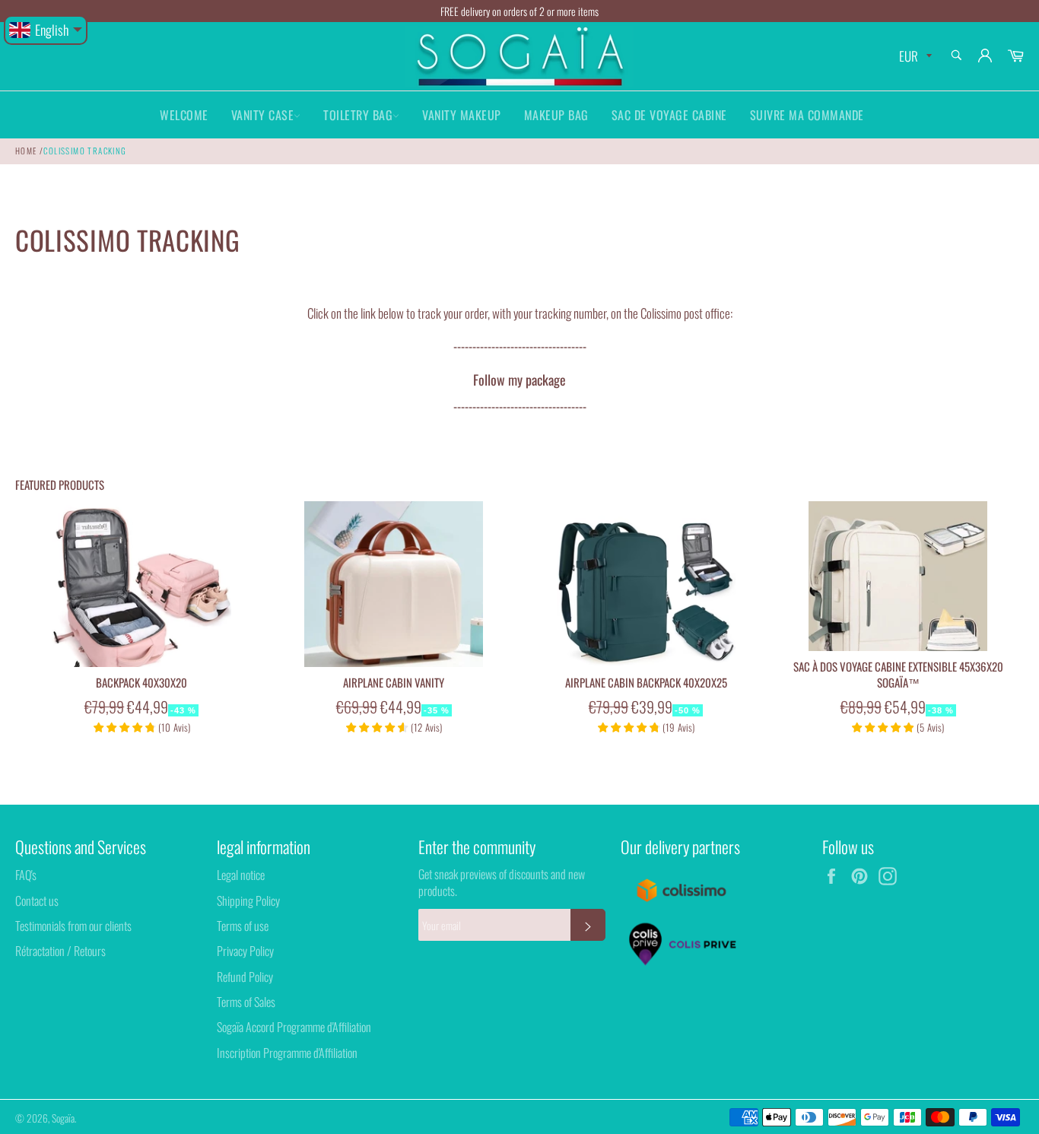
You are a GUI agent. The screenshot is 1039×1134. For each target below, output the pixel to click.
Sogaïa (63, 1118)
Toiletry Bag (357, 115)
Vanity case (262, 115)
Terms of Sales (246, 1002)
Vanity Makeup (461, 115)
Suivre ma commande (807, 115)
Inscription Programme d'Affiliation (287, 1052)
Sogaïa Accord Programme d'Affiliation (294, 1027)
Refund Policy (245, 976)
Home (26, 151)
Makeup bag (556, 115)
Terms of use (242, 925)
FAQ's (26, 875)
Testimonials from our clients (73, 925)
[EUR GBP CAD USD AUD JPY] (914, 57)
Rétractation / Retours (60, 951)
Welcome (184, 115)
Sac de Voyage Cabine (669, 115)
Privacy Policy (245, 951)
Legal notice (241, 875)
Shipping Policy (248, 900)
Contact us (37, 900)
